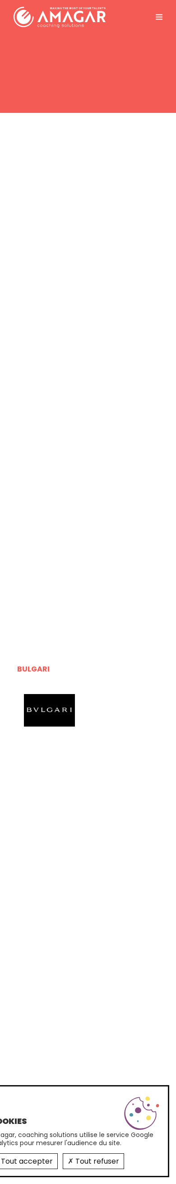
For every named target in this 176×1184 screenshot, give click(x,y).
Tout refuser (96, 1161)
